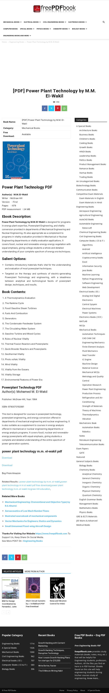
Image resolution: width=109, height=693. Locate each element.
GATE (81, 452)
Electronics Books (76, 22)
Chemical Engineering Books (92, 232)
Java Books (87, 270)
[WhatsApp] (64, 108)
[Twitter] (51, 108)
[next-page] (8, 612)
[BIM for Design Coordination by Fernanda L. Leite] (12, 588)
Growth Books (85, 147)
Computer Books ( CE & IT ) (91, 240)
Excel (84, 262)
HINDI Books (85, 151)
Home (4, 42)
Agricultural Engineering (91, 215)
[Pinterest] (58, 108)
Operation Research (91, 385)
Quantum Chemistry (92, 495)
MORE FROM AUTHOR (35, 571)
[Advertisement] (54, 65)
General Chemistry (91, 478)
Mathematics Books (88, 508)
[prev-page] (4, 612)
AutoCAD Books (86, 219)
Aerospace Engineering (90, 211)
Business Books (86, 134)
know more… (93, 678)
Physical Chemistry (91, 491)
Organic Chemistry (91, 486)
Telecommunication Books (91, 444)
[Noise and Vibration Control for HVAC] (60, 588)
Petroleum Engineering (90, 440)
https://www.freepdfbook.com (51, 533)
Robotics (86, 431)
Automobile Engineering (90, 223)
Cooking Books (86, 143)
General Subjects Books (87, 461)
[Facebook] (45, 108)
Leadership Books (87, 155)
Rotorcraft (87, 228)
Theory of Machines (91, 410)
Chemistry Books (60, 29)
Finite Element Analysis (93, 346)
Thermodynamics (90, 414)
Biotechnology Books (86, 185)
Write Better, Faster (47, 666)
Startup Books (86, 172)
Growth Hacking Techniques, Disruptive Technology (51, 651)
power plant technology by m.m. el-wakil (39, 481)
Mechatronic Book (87, 423)
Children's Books (87, 138)
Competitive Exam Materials (89, 194)
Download (7, 457)
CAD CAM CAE (89, 338)
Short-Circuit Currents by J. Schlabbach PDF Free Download (35, 604)
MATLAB (83, 321)
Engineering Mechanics (93, 342)
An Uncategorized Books (87, 181)
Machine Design (90, 363)
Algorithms (87, 245)
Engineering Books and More (16, 36)
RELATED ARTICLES (12, 571)
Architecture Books (88, 130)
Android (86, 249)
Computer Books (10, 29)
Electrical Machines (91, 308)
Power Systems (89, 312)
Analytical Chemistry (92, 474)
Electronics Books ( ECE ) (90, 317)
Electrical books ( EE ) (89, 291)
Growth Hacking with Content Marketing (51, 644)
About (82, 690)
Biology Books (78, 29)
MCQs (82, 325)
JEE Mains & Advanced (87, 520)
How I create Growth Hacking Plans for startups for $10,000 (54, 659)
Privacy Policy (72, 690)
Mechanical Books (11, 22)
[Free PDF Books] (54, 9)
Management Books (88, 503)
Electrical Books (31, 22)
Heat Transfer (88, 355)
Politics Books (85, 160)
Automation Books (90, 427)
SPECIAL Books (26, 29)
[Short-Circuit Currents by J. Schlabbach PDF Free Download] (36, 588)
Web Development (91, 287)
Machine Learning (90, 274)
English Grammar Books (90, 499)
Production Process (91, 393)
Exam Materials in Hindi (90, 202)
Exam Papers (82, 448)
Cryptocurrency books (92, 257)
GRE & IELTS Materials (86, 516)
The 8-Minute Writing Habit (50, 671)
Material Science (90, 368)
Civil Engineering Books (53, 22)
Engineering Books (17, 42)
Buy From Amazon (11, 473)
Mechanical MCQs (90, 372)
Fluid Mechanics (90, 351)
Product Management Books (92, 164)
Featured (80, 457)
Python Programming (92, 278)
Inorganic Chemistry (91, 482)
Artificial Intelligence (92, 253)
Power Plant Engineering (94, 389)
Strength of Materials (92, 406)
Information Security (92, 266)
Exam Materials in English (91, 198)
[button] (103, 22)
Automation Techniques (93, 334)
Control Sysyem (89, 304)
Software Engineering (92, 283)
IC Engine (86, 359)
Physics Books (43, 29)
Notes (82, 435)
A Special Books (83, 126)
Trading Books (86, 177)
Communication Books (87, 189)
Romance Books (86, 168)
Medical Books (83, 525)
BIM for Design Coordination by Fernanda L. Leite (9, 604)
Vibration (86, 418)
